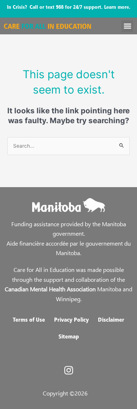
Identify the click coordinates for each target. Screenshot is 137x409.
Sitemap (68, 336)
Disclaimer (111, 319)
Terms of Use (29, 319)
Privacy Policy (71, 319)
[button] (127, 26)
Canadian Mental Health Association (50, 289)
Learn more (116, 7)
